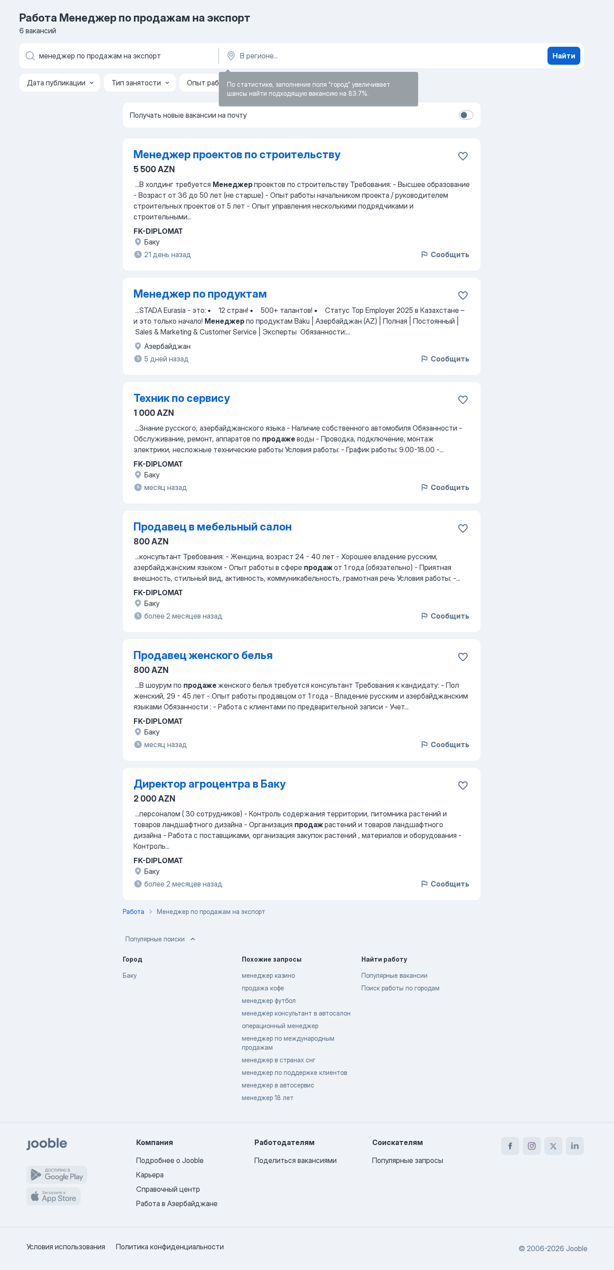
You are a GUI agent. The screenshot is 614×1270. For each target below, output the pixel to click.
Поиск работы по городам (400, 988)
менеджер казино (268, 975)
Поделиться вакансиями (295, 1160)
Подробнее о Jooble (170, 1160)
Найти (563, 55)
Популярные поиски (155, 939)
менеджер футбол (269, 1000)
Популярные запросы (407, 1160)
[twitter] (553, 1146)
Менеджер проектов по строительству (236, 154)
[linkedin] (575, 1146)
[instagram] (532, 1146)
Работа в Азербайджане (177, 1203)
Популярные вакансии (394, 975)
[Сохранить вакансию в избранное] (463, 156)
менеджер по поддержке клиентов (294, 1072)
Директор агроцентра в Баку (209, 783)
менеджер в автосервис (278, 1085)
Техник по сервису (181, 398)
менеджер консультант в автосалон (296, 1013)
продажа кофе (263, 988)
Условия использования (66, 1246)
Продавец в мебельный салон (212, 526)
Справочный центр (168, 1189)
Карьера (150, 1174)
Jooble (576, 1248)
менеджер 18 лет (268, 1097)
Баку (130, 975)
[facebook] (510, 1146)
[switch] (466, 115)
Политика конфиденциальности (170, 1246)
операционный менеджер (280, 1025)
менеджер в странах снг (279, 1060)
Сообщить (450, 254)
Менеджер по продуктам (200, 293)
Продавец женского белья (203, 655)
